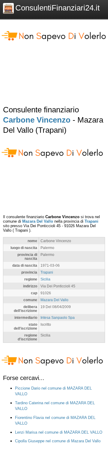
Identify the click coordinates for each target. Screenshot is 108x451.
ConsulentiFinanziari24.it (57, 7)
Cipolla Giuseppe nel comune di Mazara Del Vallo (57, 441)
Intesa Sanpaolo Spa (57, 317)
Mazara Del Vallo (37, 221)
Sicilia (45, 279)
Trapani (91, 221)
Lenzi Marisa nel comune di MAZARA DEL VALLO (58, 432)
